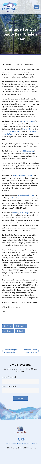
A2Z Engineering (28, 151)
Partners (7, 444)
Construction (28, 64)
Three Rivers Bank (18, 198)
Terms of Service (32, 444)
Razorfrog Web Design (20, 212)
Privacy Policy (21, 444)
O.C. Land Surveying (11, 131)
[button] (36, 7)
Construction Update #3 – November (10, 351)
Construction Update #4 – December (29, 351)
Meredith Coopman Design (22, 175)
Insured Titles (26, 129)
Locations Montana (28, 121)
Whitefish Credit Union (26, 195)
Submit (20, 398)
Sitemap (13, 444)
